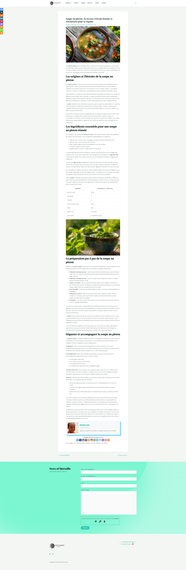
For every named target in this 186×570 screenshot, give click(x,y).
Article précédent (64, 455)
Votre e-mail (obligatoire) (88, 476)
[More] (108, 440)
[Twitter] (52, 554)
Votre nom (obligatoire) (87, 469)
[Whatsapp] (88, 440)
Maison (83, 2)
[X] (80, 440)
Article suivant (123, 455)
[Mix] (1, 27)
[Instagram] (91, 440)
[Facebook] (77, 440)
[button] (71, 3)
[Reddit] (1, 15)
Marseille (68, 2)
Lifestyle (89, 2)
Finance (76, 2)
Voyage (97, 2)
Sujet (82, 483)
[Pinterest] (86, 440)
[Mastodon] (1, 24)
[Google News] (103, 440)
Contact (123, 542)
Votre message (85, 490)
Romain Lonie (84, 425)
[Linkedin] (83, 440)
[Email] (94, 440)
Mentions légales (130, 542)
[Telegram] (97, 440)
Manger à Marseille (71, 24)
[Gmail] (100, 440)
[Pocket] (105, 440)
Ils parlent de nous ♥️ (127, 544)
